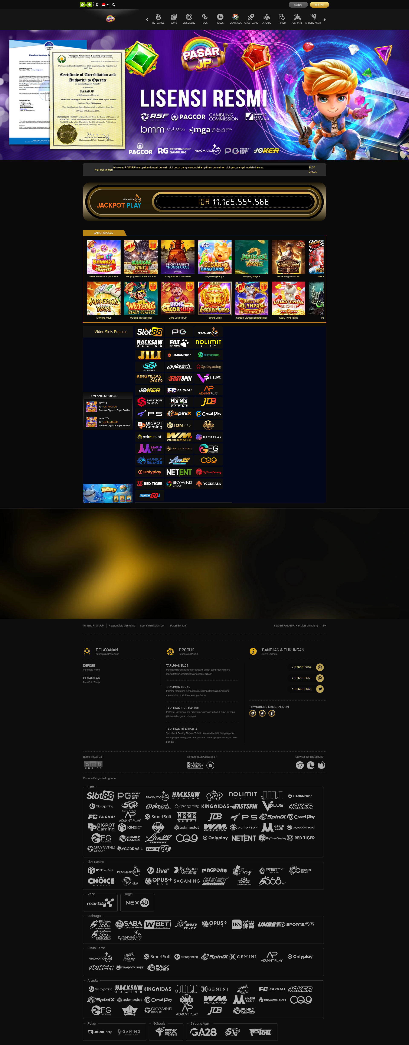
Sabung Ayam (313, 22)
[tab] (149, 331)
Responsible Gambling (122, 625)
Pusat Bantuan (178, 625)
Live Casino (189, 22)
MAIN (106, 257)
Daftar (319, 4)
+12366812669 (301, 667)
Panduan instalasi (340, 584)
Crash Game (251, 22)
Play (134, 205)
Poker (282, 22)
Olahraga (236, 22)
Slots (174, 22)
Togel (220, 22)
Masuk (298, 4)
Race (204, 22)
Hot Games (158, 22)
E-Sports (297, 22)
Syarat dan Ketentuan (152, 625)
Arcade (266, 22)
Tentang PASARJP (93, 625)
